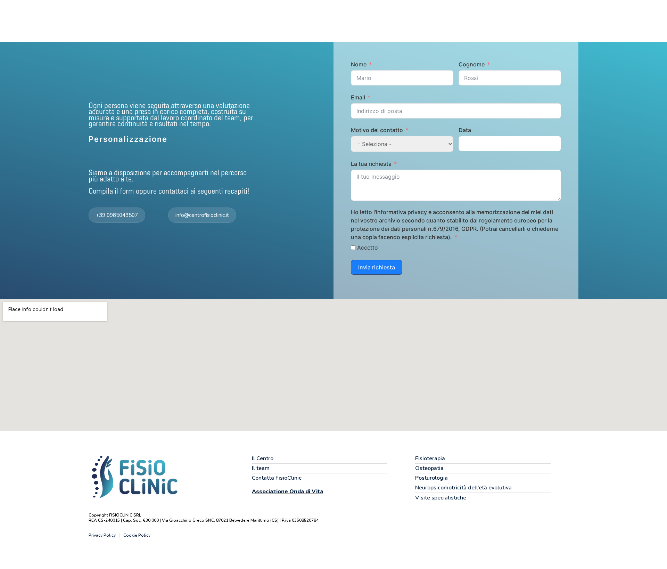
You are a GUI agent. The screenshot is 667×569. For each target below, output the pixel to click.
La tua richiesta (371, 163)
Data (465, 130)
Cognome (472, 64)
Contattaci (498, 20)
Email (358, 97)
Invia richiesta (376, 267)
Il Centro (355, 20)
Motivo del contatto (377, 130)
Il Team (420, 20)
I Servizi (388, 20)
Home (323, 20)
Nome (359, 64)
